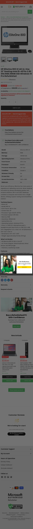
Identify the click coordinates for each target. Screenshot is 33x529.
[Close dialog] (31, 256)
